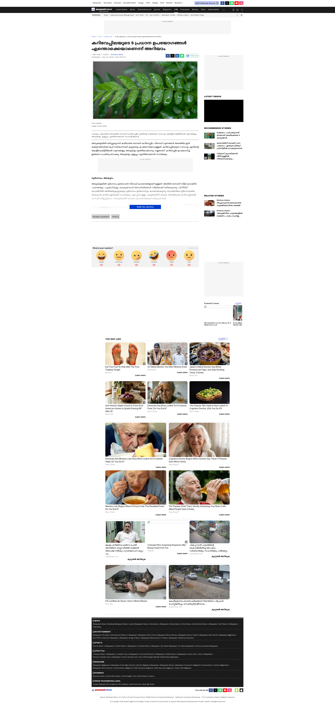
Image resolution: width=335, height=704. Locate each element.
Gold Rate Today (197, 15)
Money (195, 9)
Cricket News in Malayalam (125, 646)
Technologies (127, 676)
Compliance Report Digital (215, 697)
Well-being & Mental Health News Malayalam (160, 657)
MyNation (178, 3)
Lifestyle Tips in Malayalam (127, 654)
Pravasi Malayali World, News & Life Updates (110, 684)
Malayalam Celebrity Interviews (181, 638)
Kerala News (175, 624)
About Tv (117, 697)
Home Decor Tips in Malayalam (200, 654)
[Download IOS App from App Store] (241, 690)
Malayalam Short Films (147, 635)
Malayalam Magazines (101, 665)
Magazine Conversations (202, 665)
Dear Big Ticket (148, 684)
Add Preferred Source (205, 3)
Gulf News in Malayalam (228, 624)
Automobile (213, 9)
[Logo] (103, 10)
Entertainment (144, 9)
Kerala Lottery (183, 15)
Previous (237, 15)
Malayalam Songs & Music (130, 638)
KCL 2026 (140, 15)
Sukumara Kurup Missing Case (122, 15)
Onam (106, 15)
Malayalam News (99, 624)
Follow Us (194, 56)
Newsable (108, 3)
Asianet (102, 689)
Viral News (97, 627)
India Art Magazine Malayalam (147, 665)
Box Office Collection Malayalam (106, 638)
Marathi (169, 3)
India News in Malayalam (158, 624)
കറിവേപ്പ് (115, 217)
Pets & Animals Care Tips (132, 657)
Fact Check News (140, 676)
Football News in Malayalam (149, 646)
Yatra (203, 9)
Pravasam (184, 9)
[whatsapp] (232, 3)
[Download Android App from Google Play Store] (236, 690)
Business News (99, 676)
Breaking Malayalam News (117, 624)
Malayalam (97, 3)
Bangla (155, 3)
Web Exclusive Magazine (143, 668)
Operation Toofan (168, 15)
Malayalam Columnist (183, 665)
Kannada (117, 3)
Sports (157, 9)
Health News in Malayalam (176, 654)
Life (176, 9)
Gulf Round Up (135, 684)
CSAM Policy (150, 697)
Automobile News (113, 676)
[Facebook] (222, 3)
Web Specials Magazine (164, 668)
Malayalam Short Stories (102, 668)
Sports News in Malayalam (103, 646)
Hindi (162, 3)
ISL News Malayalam (169, 646)
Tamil (148, 3)
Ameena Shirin (117, 54)
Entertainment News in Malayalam (123, 635)
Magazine (167, 9)
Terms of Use (127, 697)
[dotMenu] (224, 10)
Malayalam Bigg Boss (227, 635)
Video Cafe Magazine (183, 668)
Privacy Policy (139, 697)
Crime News (186, 624)
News (132, 9)
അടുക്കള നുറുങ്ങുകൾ (101, 217)
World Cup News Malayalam (207, 646)
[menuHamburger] (237, 9)
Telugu (141, 3)
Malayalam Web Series (209, 635)
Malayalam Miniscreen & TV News (154, 638)
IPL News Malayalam (186, 646)
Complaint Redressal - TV (193, 697)
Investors (231, 697)
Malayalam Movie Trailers (188, 635)
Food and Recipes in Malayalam (151, 654)
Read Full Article (145, 207)
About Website (106, 697)
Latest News (121, 9)
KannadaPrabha (129, 3)
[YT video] (236, 3)
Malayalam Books (167, 665)
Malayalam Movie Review (167, 635)
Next (241, 15)
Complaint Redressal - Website (169, 697)
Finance (151, 676)
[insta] (241, 3)
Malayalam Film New (101, 635)
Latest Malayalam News (138, 624)
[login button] (234, 10)
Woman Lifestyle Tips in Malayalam (107, 657)
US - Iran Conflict (152, 15)
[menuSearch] (242, 10)
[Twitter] (227, 3)
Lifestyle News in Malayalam (104, 654)
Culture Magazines (221, 665)
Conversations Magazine (123, 668)
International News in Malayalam (204, 624)
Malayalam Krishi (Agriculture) (122, 665)
